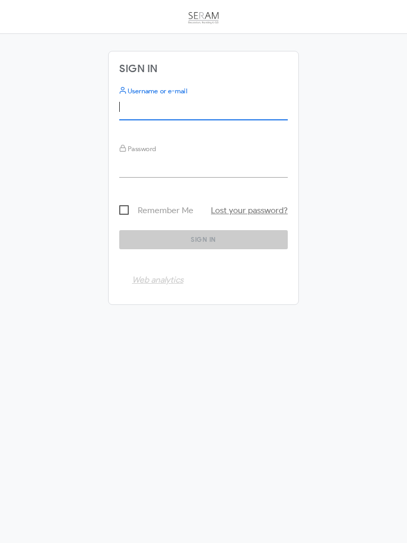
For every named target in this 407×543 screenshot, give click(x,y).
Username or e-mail (156, 91)
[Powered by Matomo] (203, 20)
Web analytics (157, 280)
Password (141, 149)
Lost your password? (249, 210)
